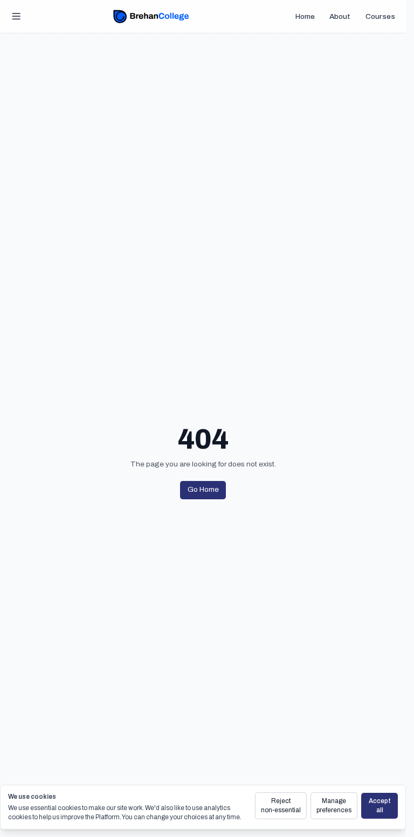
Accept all (380, 805)
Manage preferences (333, 805)
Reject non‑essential (281, 805)
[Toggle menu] (17, 17)
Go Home (203, 489)
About (339, 16)
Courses (380, 16)
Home (305, 16)
